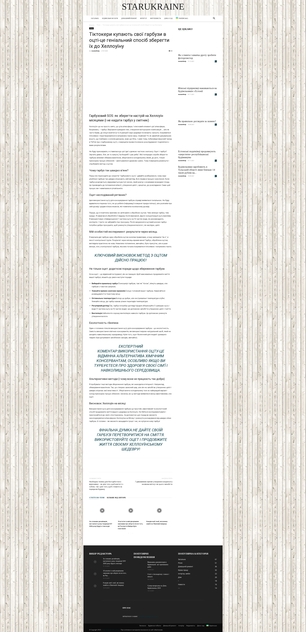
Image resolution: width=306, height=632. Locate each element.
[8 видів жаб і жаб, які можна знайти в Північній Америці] (159, 510)
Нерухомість (155, 18)
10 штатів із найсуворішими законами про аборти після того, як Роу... (114, 573)
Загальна (95, 18)
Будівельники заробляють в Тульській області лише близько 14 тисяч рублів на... (196, 169)
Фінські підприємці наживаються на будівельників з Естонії (197, 90)
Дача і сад (168, 18)
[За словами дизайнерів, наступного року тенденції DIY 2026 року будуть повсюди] (102, 510)
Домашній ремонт (129, 18)
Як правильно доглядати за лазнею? (197, 121)
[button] (214, 18)
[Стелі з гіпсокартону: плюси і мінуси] (140, 577)
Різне (98, 25)
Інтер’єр (143, 18)
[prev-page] (128, 533)
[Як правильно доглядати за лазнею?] (197, 108)
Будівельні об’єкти (110, 18)
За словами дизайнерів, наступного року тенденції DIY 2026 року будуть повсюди (100, 524)
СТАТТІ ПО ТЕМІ (96, 498)
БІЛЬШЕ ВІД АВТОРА (116, 498)
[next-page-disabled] (132, 533)
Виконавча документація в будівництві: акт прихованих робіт (158, 564)
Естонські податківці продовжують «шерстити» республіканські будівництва (197, 154)
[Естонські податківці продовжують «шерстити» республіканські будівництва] (197, 138)
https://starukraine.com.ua (111, 630)
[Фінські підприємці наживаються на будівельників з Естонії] (197, 75)
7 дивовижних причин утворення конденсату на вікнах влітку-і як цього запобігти (153, 483)
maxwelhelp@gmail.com (148, 616)
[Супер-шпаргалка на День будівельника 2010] (140, 589)
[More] (200, 467)
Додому (91, 25)
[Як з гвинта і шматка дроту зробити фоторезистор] (197, 42)
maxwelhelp (95, 51)
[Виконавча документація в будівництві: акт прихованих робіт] (140, 565)
